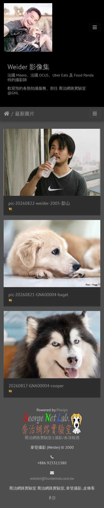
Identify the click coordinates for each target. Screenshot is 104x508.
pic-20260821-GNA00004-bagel (38, 294)
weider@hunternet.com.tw (52, 478)
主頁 (6, 113)
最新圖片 (24, 114)
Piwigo (62, 409)
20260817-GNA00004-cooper (36, 385)
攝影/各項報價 (67, 437)
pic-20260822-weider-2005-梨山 (39, 203)
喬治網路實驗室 (38, 437)
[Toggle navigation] (94, 27)
